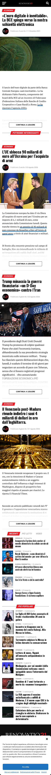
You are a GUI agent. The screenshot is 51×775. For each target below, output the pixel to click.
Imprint (44, 772)
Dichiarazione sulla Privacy (30, 772)
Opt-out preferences (11, 772)
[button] (47, 739)
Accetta (25, 767)
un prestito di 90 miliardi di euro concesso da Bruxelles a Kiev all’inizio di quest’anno (24, 230)
